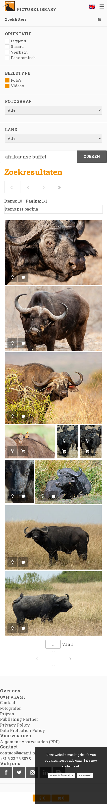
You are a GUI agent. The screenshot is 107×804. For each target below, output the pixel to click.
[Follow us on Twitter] (19, 772)
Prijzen (7, 713)
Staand (17, 46)
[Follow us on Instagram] (32, 772)
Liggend (18, 41)
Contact (7, 702)
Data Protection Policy (22, 730)
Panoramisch (23, 57)
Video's (17, 85)
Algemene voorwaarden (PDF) (29, 741)
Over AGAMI (12, 697)
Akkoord (85, 775)
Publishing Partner (19, 719)
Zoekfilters (16, 19)
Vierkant (19, 52)
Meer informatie (61, 775)
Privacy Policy (15, 725)
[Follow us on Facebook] (6, 772)
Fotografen (11, 708)
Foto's (16, 80)
